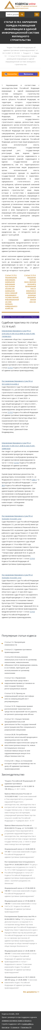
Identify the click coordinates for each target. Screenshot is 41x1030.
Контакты (5, 1027)
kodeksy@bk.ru (27, 1024)
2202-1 (34, 480)
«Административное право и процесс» (16, 1021)
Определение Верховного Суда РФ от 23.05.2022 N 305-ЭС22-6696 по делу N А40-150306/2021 (18, 333)
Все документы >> (31, 992)
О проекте (15, 1027)
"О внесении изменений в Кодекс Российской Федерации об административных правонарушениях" (20, 853)
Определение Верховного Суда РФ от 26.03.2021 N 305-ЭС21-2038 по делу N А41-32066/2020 (18, 446)
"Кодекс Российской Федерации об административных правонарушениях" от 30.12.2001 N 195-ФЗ (20, 50)
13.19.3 (10, 368)
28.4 (3, 485)
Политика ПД (26, 1027)
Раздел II (27, 53)
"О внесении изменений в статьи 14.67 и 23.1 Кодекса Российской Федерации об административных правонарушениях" (20, 906)
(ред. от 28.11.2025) (20, 785)
